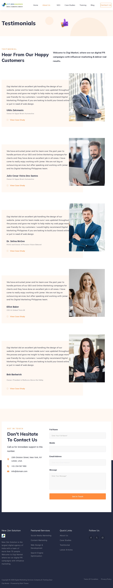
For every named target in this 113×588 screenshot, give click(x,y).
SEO (58, 5)
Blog (92, 5)
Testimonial (65, 545)
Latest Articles (66, 550)
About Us (46, 5)
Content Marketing (39, 540)
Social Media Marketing (41, 535)
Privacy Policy (106, 579)
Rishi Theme (24, 583)
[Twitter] (97, 538)
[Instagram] (103, 538)
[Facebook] (91, 538)
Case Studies (70, 5)
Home (35, 5)
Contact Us (106, 5)
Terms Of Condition (91, 579)
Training (83, 5)
